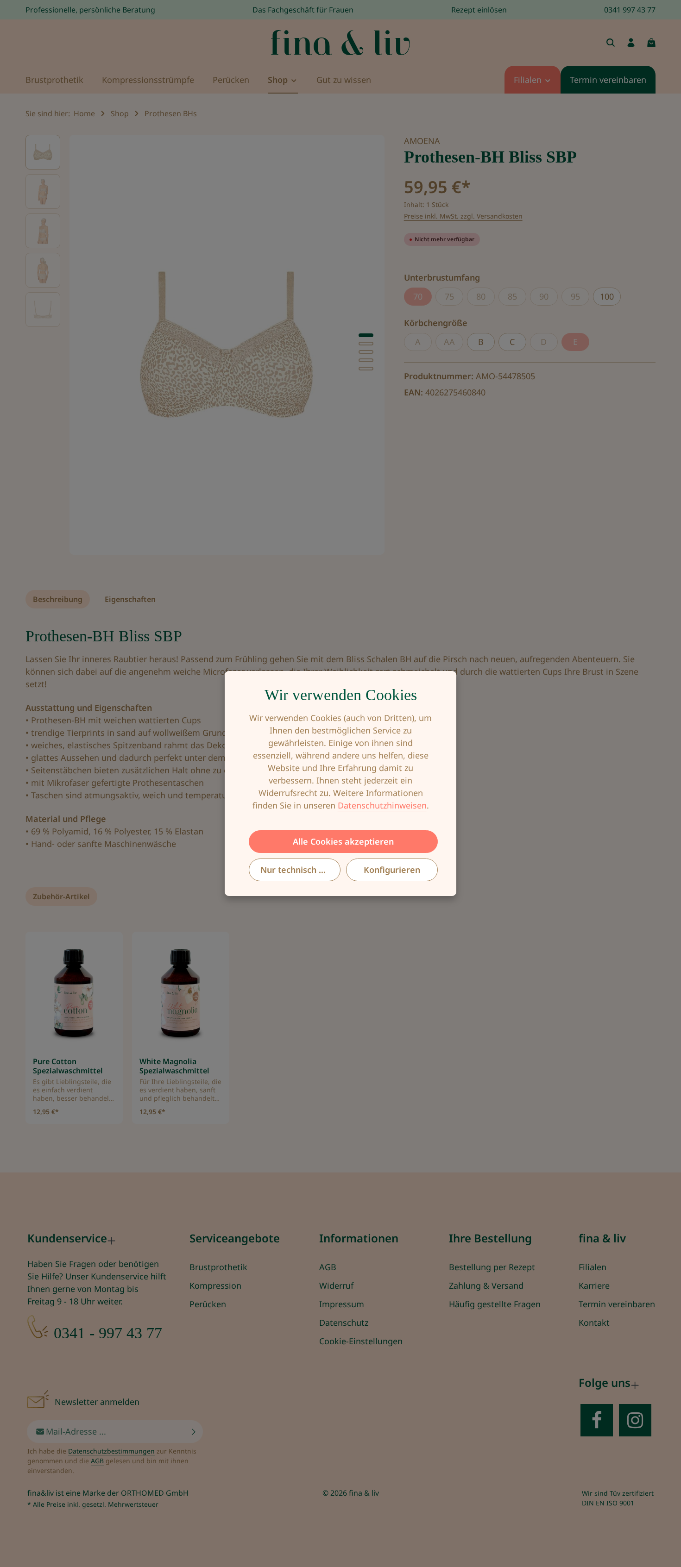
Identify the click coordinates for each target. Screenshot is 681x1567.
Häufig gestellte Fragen (495, 1304)
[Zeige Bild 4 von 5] (366, 360)
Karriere (594, 1285)
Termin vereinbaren (617, 1304)
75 (454, 298)
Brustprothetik (218, 1266)
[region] (205, 345)
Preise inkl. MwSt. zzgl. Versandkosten (463, 216)
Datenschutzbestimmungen (111, 1451)
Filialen (592, 1266)
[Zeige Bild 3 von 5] (366, 352)
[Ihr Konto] (631, 42)
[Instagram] (635, 1420)
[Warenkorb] (651, 42)
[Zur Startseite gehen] (340, 42)
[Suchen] (610, 42)
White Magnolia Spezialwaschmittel (174, 1066)
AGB (327, 1266)
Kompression (215, 1285)
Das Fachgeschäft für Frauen (302, 10)
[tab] (57, 599)
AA (453, 343)
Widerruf (336, 1285)
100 (607, 296)
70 (422, 298)
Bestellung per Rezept (492, 1266)
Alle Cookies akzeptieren (343, 841)
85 (517, 298)
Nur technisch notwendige (300, 869)
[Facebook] (596, 1420)
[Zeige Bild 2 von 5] (366, 343)
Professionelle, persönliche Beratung (90, 10)
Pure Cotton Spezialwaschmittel (68, 1066)
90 (548, 298)
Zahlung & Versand (486, 1285)
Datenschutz (343, 1322)
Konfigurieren (392, 869)
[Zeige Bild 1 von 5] (366, 335)
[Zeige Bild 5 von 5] (366, 368)
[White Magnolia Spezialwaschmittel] (180, 994)
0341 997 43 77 (630, 10)
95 (580, 298)
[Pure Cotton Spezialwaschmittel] (74, 994)
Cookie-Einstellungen (361, 1341)
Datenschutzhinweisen (382, 805)
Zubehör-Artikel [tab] (61, 896)
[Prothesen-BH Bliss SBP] (227, 345)
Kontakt (594, 1322)
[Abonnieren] (194, 1431)
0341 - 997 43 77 (108, 1332)
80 (485, 298)
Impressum (341, 1304)
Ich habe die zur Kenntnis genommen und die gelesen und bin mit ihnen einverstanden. (111, 1461)
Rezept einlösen (479, 10)
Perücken (207, 1304)
